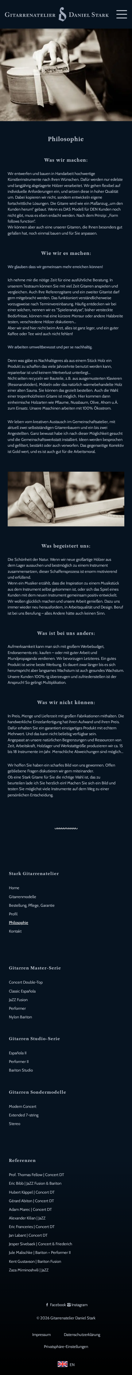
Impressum (41, 1334)
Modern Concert (22, 1106)
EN (72, 1364)
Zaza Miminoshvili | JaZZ (29, 1270)
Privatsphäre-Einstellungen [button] (66, 1346)
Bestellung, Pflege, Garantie (32, 905)
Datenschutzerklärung (82, 1334)
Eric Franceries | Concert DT (32, 1226)
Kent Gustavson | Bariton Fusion (35, 1261)
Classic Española (22, 991)
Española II (17, 1053)
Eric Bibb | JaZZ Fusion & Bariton (35, 1183)
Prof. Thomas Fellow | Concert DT (36, 1174)
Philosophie (18, 922)
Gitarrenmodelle (22, 896)
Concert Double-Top (26, 982)
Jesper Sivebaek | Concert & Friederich (40, 1244)
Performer (17, 1008)
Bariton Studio (21, 1070)
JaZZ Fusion (18, 999)
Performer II (19, 1061)
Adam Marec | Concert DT (30, 1209)
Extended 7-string (23, 1115)
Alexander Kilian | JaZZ (27, 1218)
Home (14, 888)
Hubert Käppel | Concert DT (32, 1192)
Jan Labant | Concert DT (28, 1235)
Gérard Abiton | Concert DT (31, 1201)
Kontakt (15, 931)
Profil (13, 914)
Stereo (14, 1123)
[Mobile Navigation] (121, 14)
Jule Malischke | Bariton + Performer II (40, 1252)
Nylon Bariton (20, 1017)
